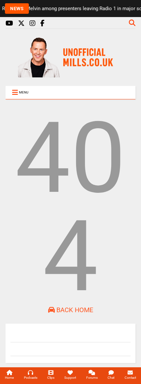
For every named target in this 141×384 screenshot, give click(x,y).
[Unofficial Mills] (70, 74)
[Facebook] (42, 23)
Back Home (74, 310)
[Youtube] (9, 23)
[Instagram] (32, 23)
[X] (21, 23)
